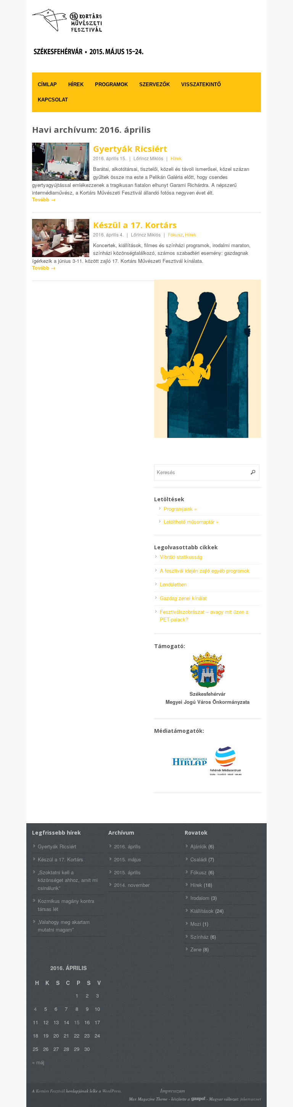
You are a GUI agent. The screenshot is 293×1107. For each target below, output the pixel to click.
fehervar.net (250, 1099)
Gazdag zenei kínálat (183, 598)
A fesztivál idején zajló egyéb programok (205, 570)
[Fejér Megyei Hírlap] (189, 776)
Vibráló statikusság (181, 556)
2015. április (127, 872)
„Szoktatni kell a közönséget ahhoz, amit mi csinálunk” (68, 880)
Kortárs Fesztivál (50, 1091)
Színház (199, 936)
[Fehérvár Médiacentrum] (225, 776)
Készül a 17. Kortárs (135, 224)
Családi (198, 859)
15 (76, 1022)
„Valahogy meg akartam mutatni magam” (64, 925)
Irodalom (199, 897)
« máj (38, 1062)
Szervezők (154, 84)
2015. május (127, 859)
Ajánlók (198, 846)
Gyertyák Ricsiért (130, 148)
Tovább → (44, 199)
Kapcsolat (53, 100)
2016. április (127, 846)
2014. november (132, 884)
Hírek (76, 84)
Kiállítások (202, 910)
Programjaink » (180, 508)
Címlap (47, 84)
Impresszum (172, 1090)
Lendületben (173, 584)
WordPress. (112, 1091)
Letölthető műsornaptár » (191, 521)
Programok (111, 84)
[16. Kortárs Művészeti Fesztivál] (89, 20)
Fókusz (175, 234)
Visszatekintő (201, 84)
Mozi (195, 923)
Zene (195, 949)
